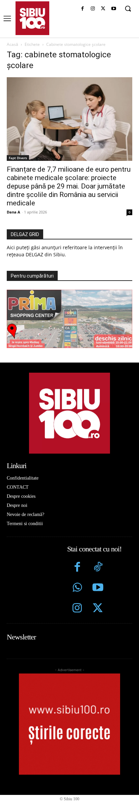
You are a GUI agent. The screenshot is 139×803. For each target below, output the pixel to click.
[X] (103, 9)
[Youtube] (113, 9)
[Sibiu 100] (32, 18)
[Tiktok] (97, 567)
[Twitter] (97, 609)
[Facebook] (82, 9)
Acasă (12, 44)
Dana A (13, 211)
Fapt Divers (18, 157)
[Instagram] (93, 9)
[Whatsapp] (77, 588)
